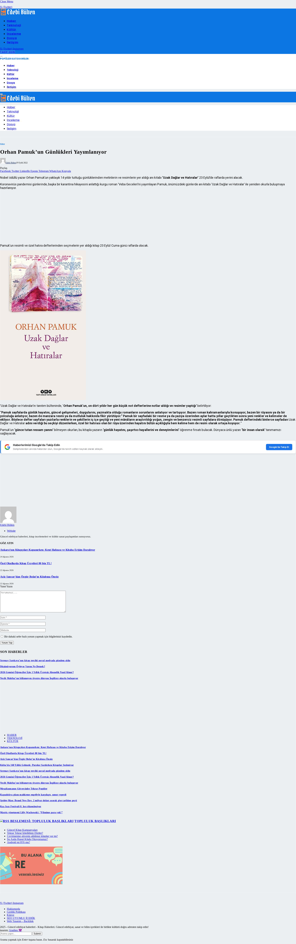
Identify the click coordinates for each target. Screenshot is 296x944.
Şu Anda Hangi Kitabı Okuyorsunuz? (27, 839)
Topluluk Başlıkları (95, 821)
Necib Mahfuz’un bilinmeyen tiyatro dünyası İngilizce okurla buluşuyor (39, 678)
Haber (11, 21)
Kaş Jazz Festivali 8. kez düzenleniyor (20, 806)
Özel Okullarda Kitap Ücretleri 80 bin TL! (26, 563)
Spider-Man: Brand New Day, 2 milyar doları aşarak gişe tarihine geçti (38, 800)
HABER (12, 734)
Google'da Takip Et (279, 447)
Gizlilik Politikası (16, 911)
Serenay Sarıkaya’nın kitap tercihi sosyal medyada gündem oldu (35, 660)
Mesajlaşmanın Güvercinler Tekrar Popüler (23, 788)
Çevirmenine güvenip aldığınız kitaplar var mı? (32, 836)
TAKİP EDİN (7, 52)
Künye (10, 915)
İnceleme (14, 34)
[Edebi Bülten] (18, 14)
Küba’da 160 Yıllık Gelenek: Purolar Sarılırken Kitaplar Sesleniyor (37, 765)
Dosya (12, 38)
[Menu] (1, 56)
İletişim (12, 42)
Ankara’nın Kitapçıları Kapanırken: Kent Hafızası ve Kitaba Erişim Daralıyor (47, 549)
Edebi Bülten (11, 163)
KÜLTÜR (12, 741)
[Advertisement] (103, 217)
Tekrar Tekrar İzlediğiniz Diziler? (25, 833)
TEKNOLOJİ (14, 738)
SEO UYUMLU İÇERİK (21, 918)
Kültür (11, 29)
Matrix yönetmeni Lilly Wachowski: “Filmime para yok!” (31, 812)
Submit (37, 933)
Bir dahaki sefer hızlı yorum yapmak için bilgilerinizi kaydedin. (38, 636)
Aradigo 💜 (15, 930)
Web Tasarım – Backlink (20, 921)
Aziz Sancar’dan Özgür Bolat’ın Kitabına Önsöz (29, 576)
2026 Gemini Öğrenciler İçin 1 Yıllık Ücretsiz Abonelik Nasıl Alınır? (37, 672)
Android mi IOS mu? (18, 842)
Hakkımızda (13, 908)
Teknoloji (14, 25)
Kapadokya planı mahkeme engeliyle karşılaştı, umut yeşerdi (33, 794)
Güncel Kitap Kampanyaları (22, 829)
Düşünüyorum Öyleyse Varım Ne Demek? (22, 666)
